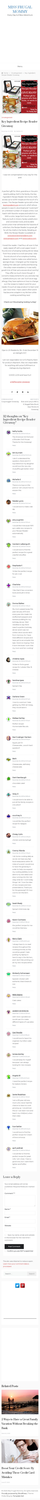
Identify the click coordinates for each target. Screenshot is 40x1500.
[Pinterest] (22, 1285)
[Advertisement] (20, 42)
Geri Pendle (17, 1033)
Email (7, 1217)
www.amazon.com (10, 238)
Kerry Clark (17, 939)
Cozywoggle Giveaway (10, 402)
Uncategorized (7, 117)
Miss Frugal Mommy (20, 9)
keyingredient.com (11, 205)
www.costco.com (29, 238)
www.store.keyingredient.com (20, 236)
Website (8, 1226)
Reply (14, 445)
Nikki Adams (17, 995)
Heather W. (19, 131)
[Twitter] (17, 1285)
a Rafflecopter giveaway (20, 382)
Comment (9, 1193)
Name (8, 1209)
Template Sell (18, 1496)
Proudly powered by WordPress (14, 1493)
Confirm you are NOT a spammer (20, 1251)
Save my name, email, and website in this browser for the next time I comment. (20, 1237)
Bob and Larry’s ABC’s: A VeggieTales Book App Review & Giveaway (29, 405)
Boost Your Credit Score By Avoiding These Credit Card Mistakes (18, 1473)
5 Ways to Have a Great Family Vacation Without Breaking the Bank (20, 1424)
